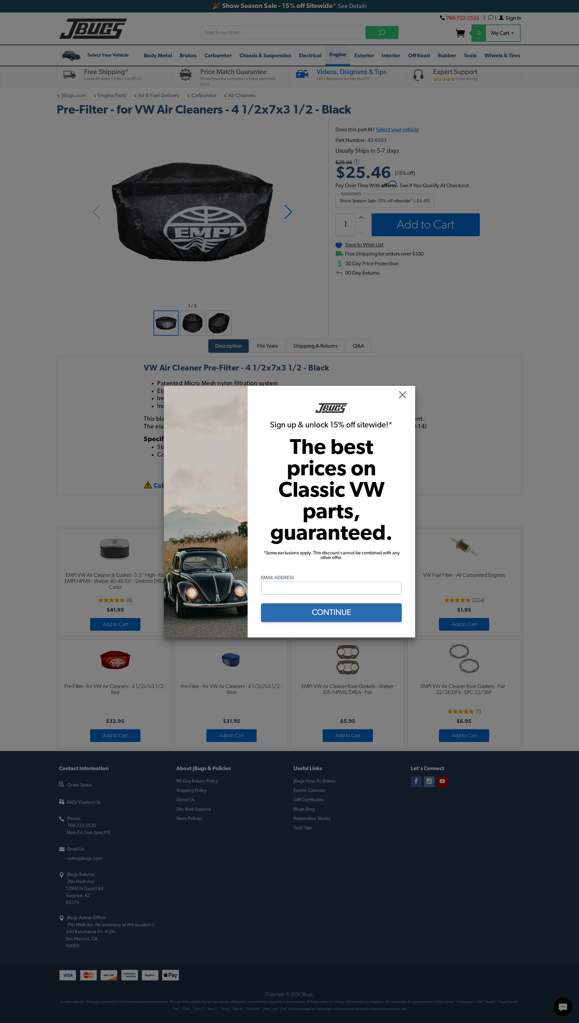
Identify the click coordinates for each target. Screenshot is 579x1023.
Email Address (277, 577)
